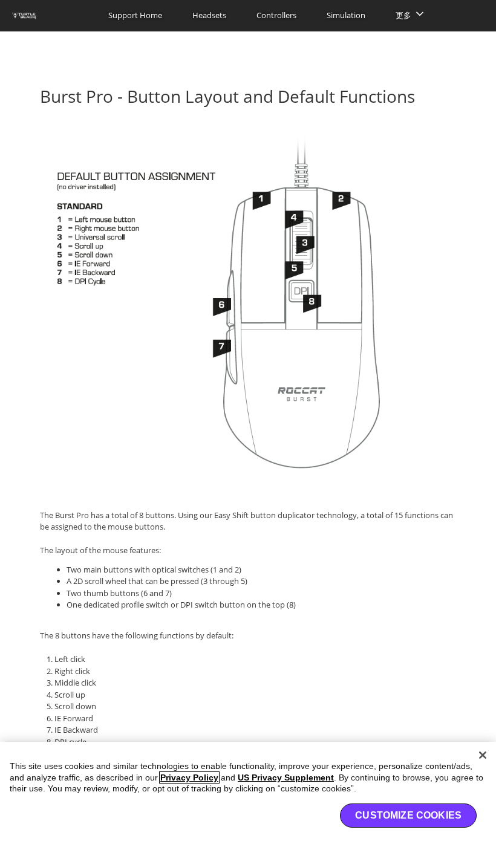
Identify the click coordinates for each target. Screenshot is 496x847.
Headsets (209, 15)
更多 (403, 15)
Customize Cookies (408, 815)
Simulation (346, 15)
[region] (248, 794)
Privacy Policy (189, 777)
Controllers (276, 15)
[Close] (482, 755)
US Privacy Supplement (286, 777)
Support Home (135, 15)
